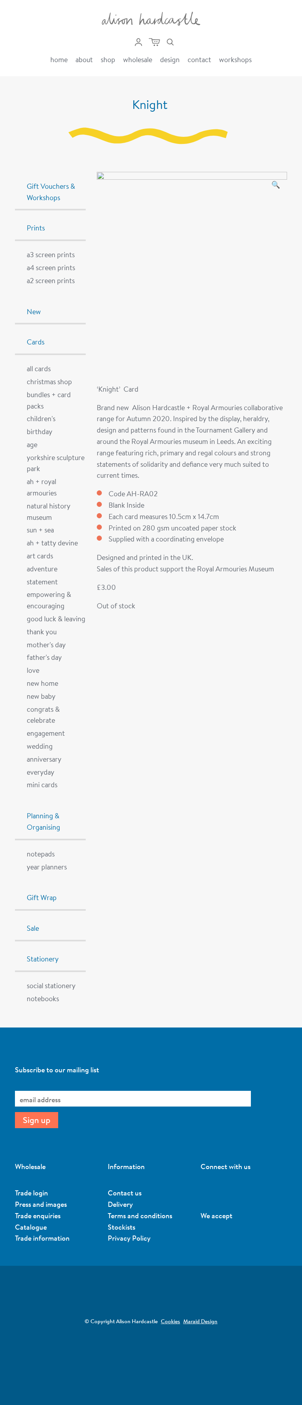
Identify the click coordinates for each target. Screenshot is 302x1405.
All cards (39, 368)
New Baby (41, 696)
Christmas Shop (49, 381)
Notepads (41, 853)
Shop (108, 59)
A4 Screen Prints (51, 267)
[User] (138, 42)
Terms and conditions (140, 1215)
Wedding (40, 746)
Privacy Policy (129, 1238)
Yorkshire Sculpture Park (56, 463)
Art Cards (40, 555)
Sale (33, 928)
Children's (41, 418)
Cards (35, 341)
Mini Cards (42, 784)
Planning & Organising (43, 821)
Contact (199, 59)
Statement (42, 581)
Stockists (121, 1227)
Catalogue (31, 1227)
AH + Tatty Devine (52, 542)
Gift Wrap (42, 897)
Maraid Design (200, 1321)
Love (33, 670)
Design (170, 59)
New (34, 311)
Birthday (39, 431)
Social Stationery (51, 985)
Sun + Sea (40, 529)
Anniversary (44, 759)
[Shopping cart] (154, 42)
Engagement (46, 733)
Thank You (42, 631)
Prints (36, 227)
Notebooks (43, 998)
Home (59, 59)
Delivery (120, 1204)
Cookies (170, 1321)
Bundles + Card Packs (49, 400)
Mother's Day (46, 644)
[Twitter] (232, 1191)
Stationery (43, 958)
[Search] (170, 42)
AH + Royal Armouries (42, 487)
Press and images (41, 1204)
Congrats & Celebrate (43, 714)
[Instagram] (204, 1191)
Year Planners (47, 866)
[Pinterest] (218, 1191)
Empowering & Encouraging (49, 599)
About (84, 59)
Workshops (235, 59)
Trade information (42, 1238)
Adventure (42, 568)
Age (32, 444)
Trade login (31, 1192)
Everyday (40, 772)
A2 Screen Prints (51, 280)
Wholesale (137, 59)
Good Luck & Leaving (56, 618)
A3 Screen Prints (51, 254)
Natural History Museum (48, 511)
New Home (42, 683)
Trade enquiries (38, 1215)
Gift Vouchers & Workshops (51, 191)
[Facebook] (246, 1191)
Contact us (125, 1192)
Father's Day (44, 657)
